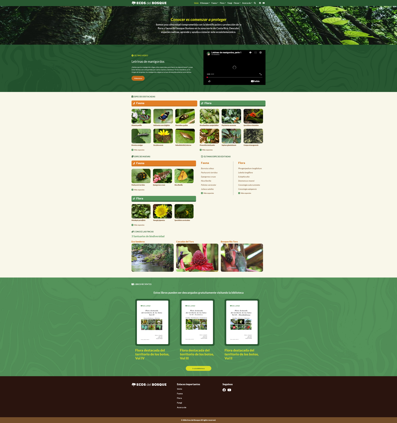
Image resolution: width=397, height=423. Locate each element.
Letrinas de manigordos (148, 61)
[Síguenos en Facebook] (260, 3)
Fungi (230, 3)
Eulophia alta (243, 176)
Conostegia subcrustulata (249, 185)
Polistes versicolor (208, 185)
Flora (222, 3)
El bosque (204, 3)
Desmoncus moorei (246, 180)
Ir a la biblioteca (199, 368)
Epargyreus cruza (208, 176)
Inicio (196, 3)
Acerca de (181, 407)
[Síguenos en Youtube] (263, 3)
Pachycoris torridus (209, 172)
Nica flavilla (206, 180)
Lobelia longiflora (245, 172)
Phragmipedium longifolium (250, 168)
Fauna (214, 3)
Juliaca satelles (207, 189)
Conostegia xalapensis (247, 189)
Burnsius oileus (207, 168)
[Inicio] (149, 3)
